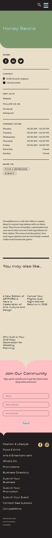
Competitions (12, 509)
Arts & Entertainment (17, 456)
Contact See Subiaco (17, 503)
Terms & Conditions (9, 521)
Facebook (8, 109)
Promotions (11, 467)
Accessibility (7, 525)
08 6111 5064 (13, 83)
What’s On (10, 461)
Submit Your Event (16, 497)
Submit (26, 423)
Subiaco (9, 173)
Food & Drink (11, 450)
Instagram (8, 113)
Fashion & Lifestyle (15, 444)
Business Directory (16, 473)
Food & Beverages (16, 169)
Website (7, 98)
